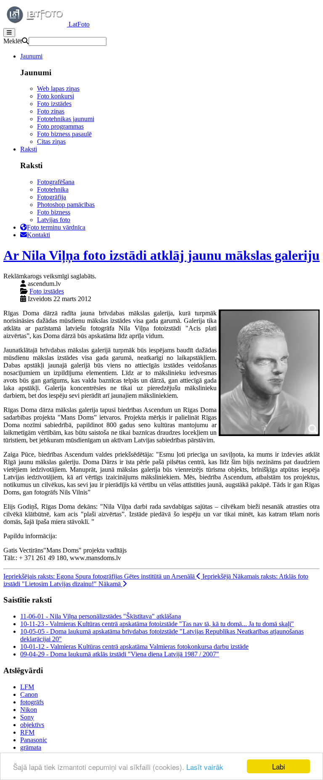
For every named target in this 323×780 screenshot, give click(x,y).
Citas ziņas (51, 141)
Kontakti (38, 234)
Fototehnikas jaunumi (65, 118)
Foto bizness (53, 212)
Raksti (28, 149)
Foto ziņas (50, 111)
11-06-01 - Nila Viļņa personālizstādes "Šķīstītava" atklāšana (100, 616)
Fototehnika (53, 189)
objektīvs (32, 724)
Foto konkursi (55, 96)
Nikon (28, 709)
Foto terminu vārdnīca (56, 227)
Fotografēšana (55, 181)
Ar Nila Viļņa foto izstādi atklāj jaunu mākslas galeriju (161, 255)
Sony (27, 717)
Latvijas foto (53, 219)
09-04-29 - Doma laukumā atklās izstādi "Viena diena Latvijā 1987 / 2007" (119, 654)
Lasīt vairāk (204, 766)
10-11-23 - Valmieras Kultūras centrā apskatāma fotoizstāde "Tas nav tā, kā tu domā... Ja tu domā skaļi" (157, 623)
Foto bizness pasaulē (64, 133)
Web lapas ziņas (58, 88)
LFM (27, 686)
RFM (27, 732)
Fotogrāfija (51, 197)
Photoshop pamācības (66, 204)
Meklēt (12, 41)
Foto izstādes (54, 103)
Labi (278, 766)
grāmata (30, 747)
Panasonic (33, 739)
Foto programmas (60, 126)
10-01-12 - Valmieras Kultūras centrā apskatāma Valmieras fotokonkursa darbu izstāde (134, 646)
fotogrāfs (32, 702)
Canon (29, 694)
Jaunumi (31, 56)
